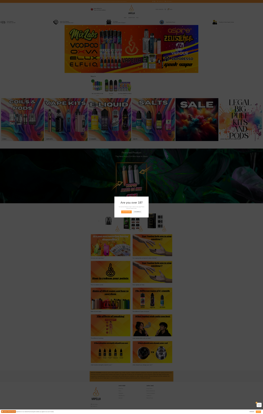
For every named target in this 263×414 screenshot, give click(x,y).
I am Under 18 (137, 211)
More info (252, 411)
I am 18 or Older (126, 211)
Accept (258, 411)
